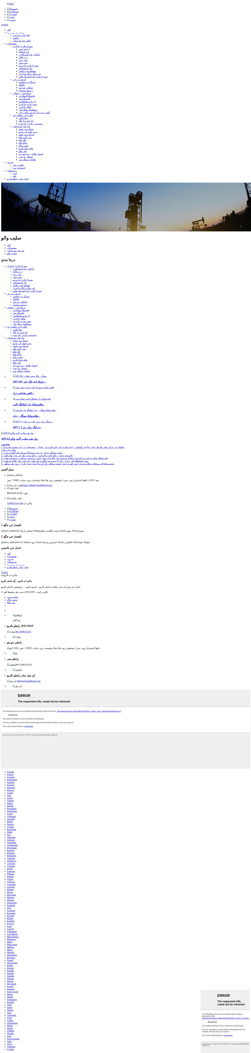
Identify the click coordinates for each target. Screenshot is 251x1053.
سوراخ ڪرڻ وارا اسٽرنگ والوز (33, 76)
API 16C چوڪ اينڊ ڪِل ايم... (29, 381)
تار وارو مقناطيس (27, 101)
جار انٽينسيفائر (25, 68)
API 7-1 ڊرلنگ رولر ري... (27, 427)
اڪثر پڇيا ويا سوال (22, 41)
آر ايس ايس (24, 49)
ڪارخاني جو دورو (21, 35)
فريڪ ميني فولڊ (26, 134)
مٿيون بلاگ (12, 600)
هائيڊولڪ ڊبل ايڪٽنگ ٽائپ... (29, 404)
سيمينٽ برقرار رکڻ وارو (30, 123)
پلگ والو (22, 140)
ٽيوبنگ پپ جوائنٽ (27, 82)
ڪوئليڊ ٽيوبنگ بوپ (27, 159)
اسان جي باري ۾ (16, 32)
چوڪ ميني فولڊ (26, 129)
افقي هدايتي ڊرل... (23, 393)
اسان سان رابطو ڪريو (17, 179)
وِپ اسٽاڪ (24, 52)
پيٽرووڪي (12, 170)
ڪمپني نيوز (18, 165)
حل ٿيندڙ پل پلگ (26, 121)
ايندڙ (15, 173)
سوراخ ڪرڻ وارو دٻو (28, 65)
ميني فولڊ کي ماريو (28, 132)
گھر (8, 30)
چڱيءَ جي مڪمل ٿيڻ (23, 115)
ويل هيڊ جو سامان (21, 126)
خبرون (10, 162)
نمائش (16, 38)
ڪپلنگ (22, 85)
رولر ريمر (23, 60)
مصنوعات (12, 43)
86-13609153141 (15, 503)
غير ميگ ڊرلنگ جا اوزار (30, 74)
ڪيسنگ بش (24, 99)
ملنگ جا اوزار (25, 107)
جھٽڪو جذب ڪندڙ (27, 71)
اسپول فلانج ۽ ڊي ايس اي (31, 154)
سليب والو (23, 145)
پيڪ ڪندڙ (23, 118)
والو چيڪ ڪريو (26, 148)
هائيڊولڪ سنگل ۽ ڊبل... (26, 415)
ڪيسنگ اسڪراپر (27, 96)
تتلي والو (23, 151)
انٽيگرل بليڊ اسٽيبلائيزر (29, 54)
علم (15, 176)
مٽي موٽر (23, 63)
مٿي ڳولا (11, 602)
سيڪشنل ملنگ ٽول (28, 110)
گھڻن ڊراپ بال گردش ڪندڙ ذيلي (34, 112)
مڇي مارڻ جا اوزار (28, 104)
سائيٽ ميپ (12, 597)
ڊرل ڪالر (23, 57)
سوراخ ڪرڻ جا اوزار (23, 46)
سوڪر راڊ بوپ (26, 157)
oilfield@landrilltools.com (29, 681)
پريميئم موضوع (26, 90)
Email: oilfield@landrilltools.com (37, 485)
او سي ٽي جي (19, 79)
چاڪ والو (23, 143)
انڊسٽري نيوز (19, 168)
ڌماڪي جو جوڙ (26, 87)
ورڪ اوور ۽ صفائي (22, 93)
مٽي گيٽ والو (25, 137)
